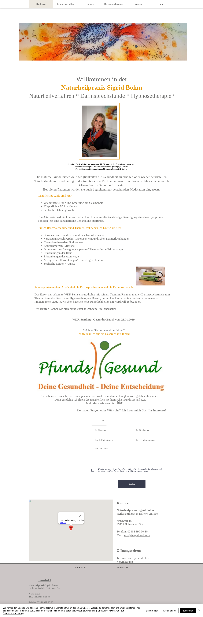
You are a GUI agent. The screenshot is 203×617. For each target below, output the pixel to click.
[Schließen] (199, 610)
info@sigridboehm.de (137, 535)
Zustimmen (188, 610)
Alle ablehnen (169, 610)
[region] (103, 366)
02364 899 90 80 (138, 531)
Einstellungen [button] (152, 610)
